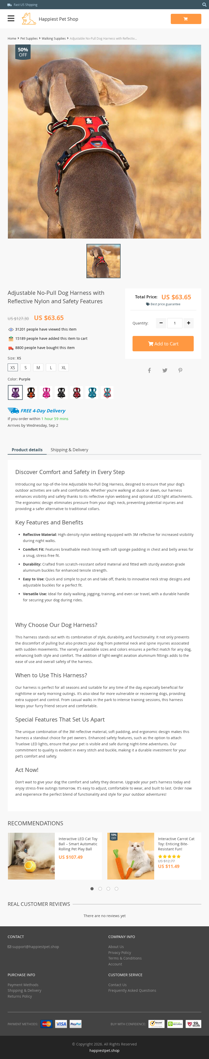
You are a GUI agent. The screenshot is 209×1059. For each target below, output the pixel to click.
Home (12, 38)
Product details (27, 450)
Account (115, 964)
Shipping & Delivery (69, 450)
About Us (116, 946)
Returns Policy (20, 996)
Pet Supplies (29, 38)
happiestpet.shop (104, 1050)
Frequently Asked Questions (132, 990)
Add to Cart (165, 344)
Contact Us (117, 984)
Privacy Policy (119, 952)
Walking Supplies (54, 38)
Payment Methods (23, 984)
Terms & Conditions (125, 958)
